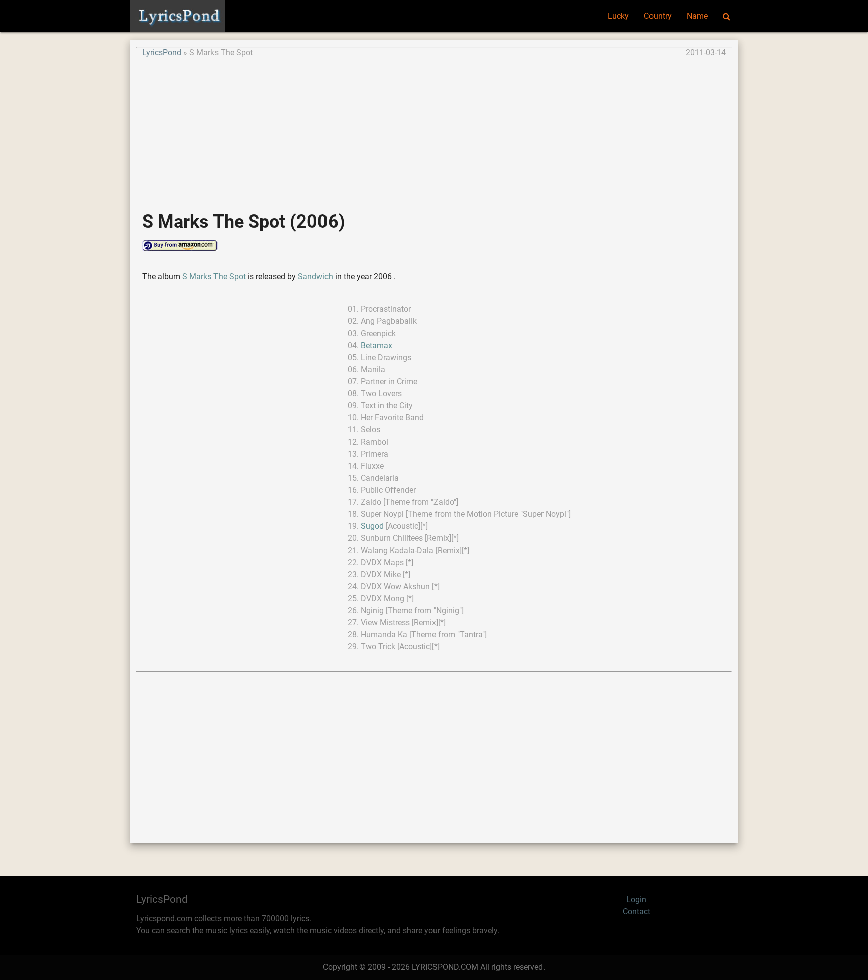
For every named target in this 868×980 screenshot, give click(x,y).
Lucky (618, 16)
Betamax (376, 345)
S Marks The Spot (215, 276)
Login (636, 899)
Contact (636, 911)
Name (697, 16)
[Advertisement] (434, 129)
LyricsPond (161, 52)
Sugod (372, 526)
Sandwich (315, 276)
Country (658, 16)
